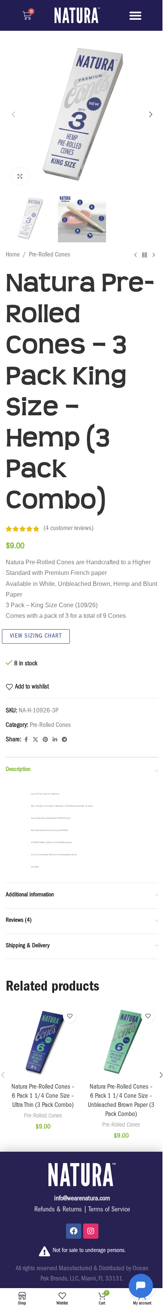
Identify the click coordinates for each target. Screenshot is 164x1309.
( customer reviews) (68, 528)
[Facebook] (73, 1231)
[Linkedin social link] (54, 740)
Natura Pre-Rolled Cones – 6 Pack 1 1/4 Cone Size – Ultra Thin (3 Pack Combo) (42, 1096)
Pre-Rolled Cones (49, 255)
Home (13, 255)
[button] (135, 15)
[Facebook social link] (26, 740)
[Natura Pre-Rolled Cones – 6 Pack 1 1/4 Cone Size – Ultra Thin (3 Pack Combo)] (43, 1043)
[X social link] (35, 740)
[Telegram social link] (64, 740)
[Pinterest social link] (45, 740)
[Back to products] (144, 255)
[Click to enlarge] (20, 176)
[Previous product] (135, 255)
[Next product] (153, 255)
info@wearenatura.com (82, 1199)
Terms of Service (109, 1210)
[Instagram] (90, 1231)
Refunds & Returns (58, 1210)
